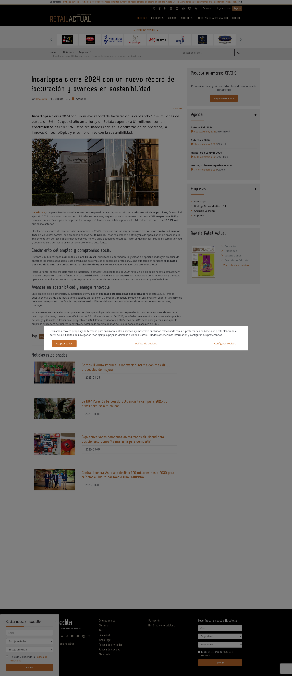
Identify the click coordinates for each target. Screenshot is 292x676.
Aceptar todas (64, 343)
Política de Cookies (146, 343)
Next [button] (240, 39)
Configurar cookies (225, 343)
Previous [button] (51, 39)
